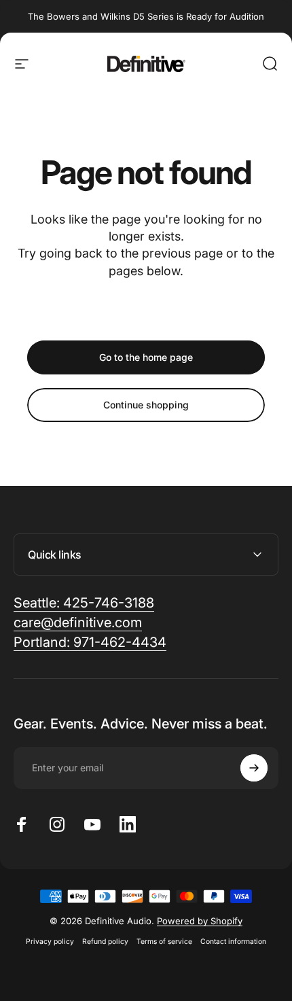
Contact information (233, 941)
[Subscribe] (254, 768)
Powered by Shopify (199, 920)
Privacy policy (50, 941)
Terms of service (164, 941)
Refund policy (105, 941)
